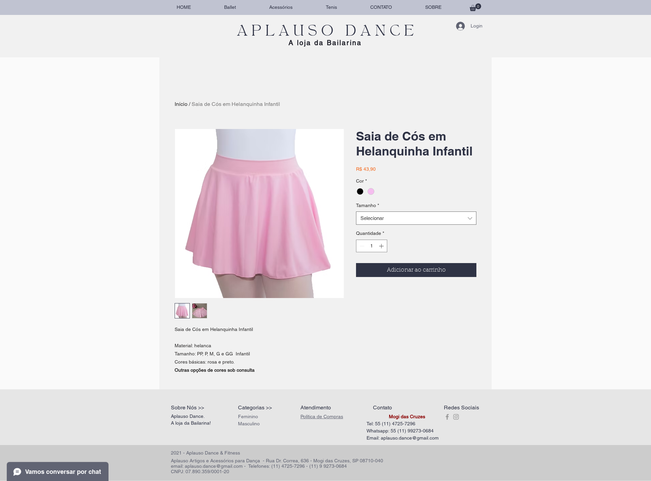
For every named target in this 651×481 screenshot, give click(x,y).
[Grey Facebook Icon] (447, 417)
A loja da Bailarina (325, 43)
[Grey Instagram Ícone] (456, 417)
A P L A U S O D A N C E (325, 30)
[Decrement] (361, 246)
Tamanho (367, 205)
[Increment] (382, 246)
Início (181, 104)
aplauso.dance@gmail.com (410, 438)
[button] (475, 7)
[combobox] (416, 218)
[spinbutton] (372, 246)
